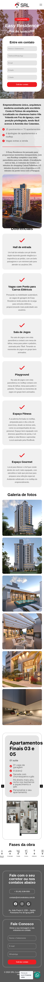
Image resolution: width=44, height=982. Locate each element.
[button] (22, 19)
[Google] (28, 904)
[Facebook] (16, 904)
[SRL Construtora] (22, 4)
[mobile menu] (41, 5)
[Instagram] (22, 904)
